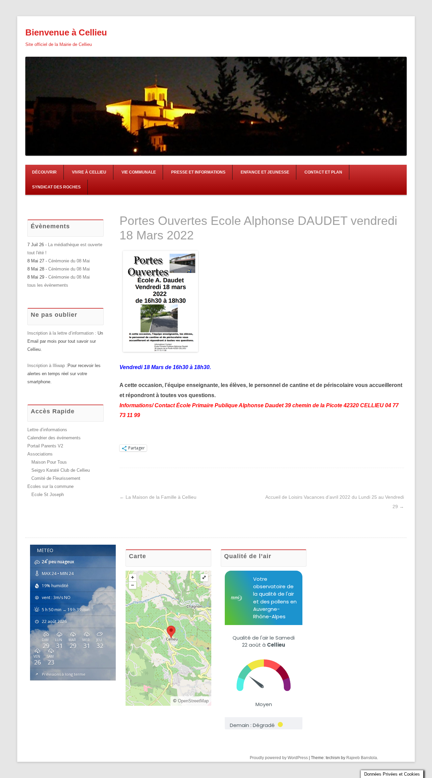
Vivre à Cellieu (89, 172)
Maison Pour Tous (49, 462)
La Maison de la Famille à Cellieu (157, 497)
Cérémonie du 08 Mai (69, 260)
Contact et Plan (323, 172)
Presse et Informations (198, 172)
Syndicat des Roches (56, 187)
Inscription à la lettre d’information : (62, 333)
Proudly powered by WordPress (279, 757)
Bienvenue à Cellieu (66, 32)
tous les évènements (47, 285)
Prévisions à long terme (63, 674)
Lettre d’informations (47, 429)
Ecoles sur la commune (50, 486)
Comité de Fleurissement (55, 478)
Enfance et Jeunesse (265, 172)
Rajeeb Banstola (361, 757)
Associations (40, 454)
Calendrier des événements (54, 437)
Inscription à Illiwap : (47, 365)
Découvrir (44, 172)
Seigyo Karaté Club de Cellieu (60, 470)
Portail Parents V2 (45, 445)
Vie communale (139, 172)
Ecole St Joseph (47, 494)
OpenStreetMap (193, 700)
